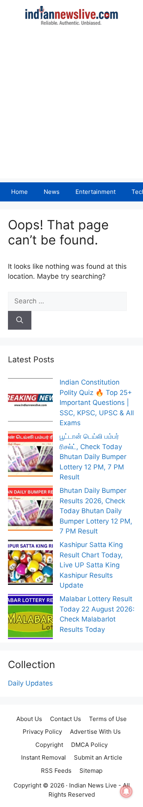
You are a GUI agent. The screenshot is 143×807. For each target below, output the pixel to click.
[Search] (19, 320)
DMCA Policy (89, 744)
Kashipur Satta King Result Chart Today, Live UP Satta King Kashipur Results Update (91, 565)
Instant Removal (43, 757)
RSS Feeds (56, 770)
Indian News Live (93, 785)
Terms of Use (108, 719)
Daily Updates (30, 683)
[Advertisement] (71, 106)
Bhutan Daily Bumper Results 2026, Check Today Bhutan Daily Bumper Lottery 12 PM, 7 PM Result (96, 511)
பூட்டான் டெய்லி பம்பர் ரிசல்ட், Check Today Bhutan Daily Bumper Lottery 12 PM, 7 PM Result (93, 456)
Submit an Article (98, 757)
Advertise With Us (95, 731)
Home (19, 191)
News (52, 191)
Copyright (49, 744)
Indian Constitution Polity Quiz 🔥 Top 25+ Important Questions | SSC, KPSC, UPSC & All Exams (97, 402)
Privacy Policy (42, 731)
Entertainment (95, 191)
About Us (29, 719)
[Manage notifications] (126, 791)
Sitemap (90, 770)
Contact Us (65, 719)
